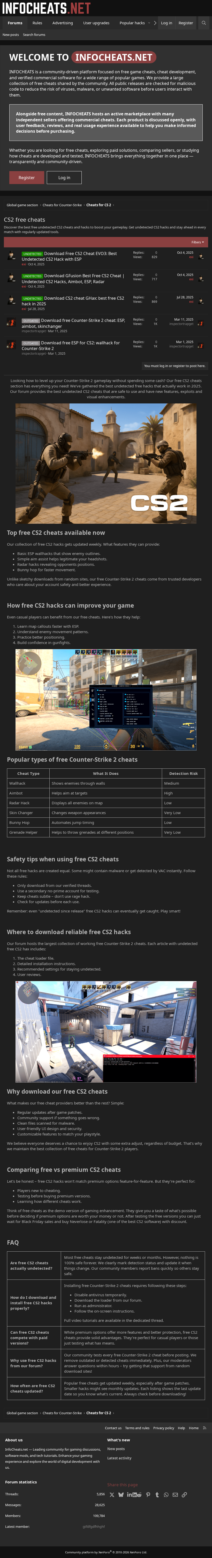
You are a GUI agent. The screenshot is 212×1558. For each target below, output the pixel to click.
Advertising (62, 22)
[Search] (203, 22)
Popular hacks (132, 22)
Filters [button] (196, 242)
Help (181, 1428)
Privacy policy (163, 1428)
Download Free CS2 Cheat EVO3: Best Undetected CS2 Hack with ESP (69, 256)
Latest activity (119, 1458)
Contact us (113, 1428)
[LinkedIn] (129, 1494)
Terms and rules (137, 1428)
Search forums (34, 34)
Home (194, 1428)
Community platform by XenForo (106, 1552)
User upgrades (96, 22)
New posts (11, 34)
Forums (15, 22)
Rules (37, 22)
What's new (118, 1439)
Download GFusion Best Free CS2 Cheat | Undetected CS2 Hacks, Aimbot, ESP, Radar (73, 278)
